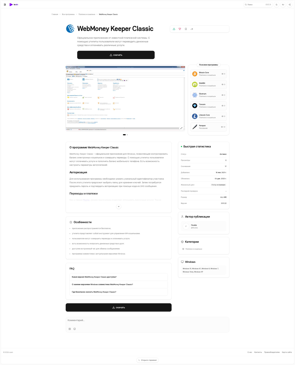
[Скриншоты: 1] (124, 134)
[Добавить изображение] (70, 329)
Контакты (258, 352)
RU (283, 5)
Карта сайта (287, 352)
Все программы (68, 14)
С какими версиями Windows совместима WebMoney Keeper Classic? (102, 284)
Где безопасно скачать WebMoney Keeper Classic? (94, 292)
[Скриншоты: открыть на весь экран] (125, 98)
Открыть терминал (149, 360)
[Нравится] (174, 28)
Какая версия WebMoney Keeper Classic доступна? (94, 277)
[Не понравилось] (179, 28)
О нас (250, 352)
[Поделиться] (191, 28)
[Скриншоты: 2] (127, 134)
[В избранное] (185, 28)
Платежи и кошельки (87, 14)
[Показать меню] (4, 4)
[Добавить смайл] (74, 329)
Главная (55, 14)
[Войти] (289, 4)
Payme (86, 200)
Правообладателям (272, 352)
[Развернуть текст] (118, 206)
